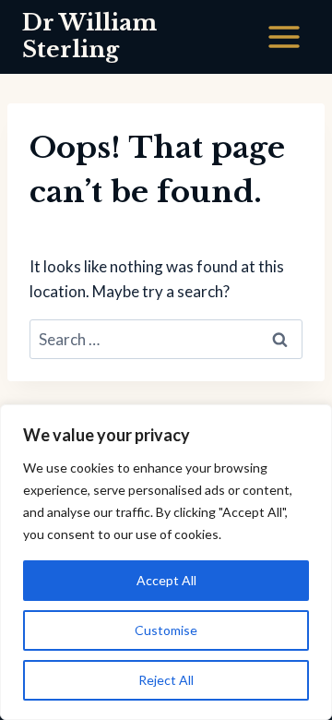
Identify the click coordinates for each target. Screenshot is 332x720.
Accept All (166, 580)
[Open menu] (283, 36)
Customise (166, 630)
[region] (166, 562)
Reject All (166, 680)
